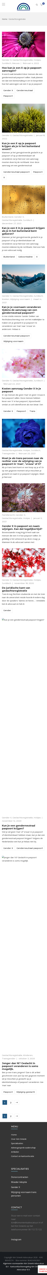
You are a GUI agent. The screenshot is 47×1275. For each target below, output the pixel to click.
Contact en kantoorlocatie (22, 1156)
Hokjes (37, 60)
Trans (32, 411)
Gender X (7, 60)
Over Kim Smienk (18, 1139)
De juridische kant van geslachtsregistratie (16, 589)
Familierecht (8, 515)
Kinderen (28, 1055)
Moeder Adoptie (19, 1182)
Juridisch (6, 63)
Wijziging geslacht (25, 1092)
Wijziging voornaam (20, 299)
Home (4, 19)
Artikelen (15, 1151)
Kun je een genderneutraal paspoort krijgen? (18, 827)
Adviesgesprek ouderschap (23, 1147)
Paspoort (8, 96)
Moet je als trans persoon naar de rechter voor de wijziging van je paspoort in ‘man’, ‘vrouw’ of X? (22, 461)
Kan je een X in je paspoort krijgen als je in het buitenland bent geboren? (23, 231)
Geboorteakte (25, 256)
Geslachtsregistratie (23, 60)
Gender (7, 610)
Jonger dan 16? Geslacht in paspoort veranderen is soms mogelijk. (20, 1066)
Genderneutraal (25, 90)
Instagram (16, 1239)
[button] (41, 5)
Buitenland (7, 217)
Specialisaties (17, 1143)
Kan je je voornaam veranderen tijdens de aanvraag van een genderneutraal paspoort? (21, 310)
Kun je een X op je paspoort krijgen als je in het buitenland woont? (21, 146)
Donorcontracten (19, 1177)
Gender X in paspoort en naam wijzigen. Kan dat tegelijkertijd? (22, 527)
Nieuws (16, 63)
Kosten (5, 299)
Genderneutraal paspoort (16, 172)
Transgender (8, 453)
